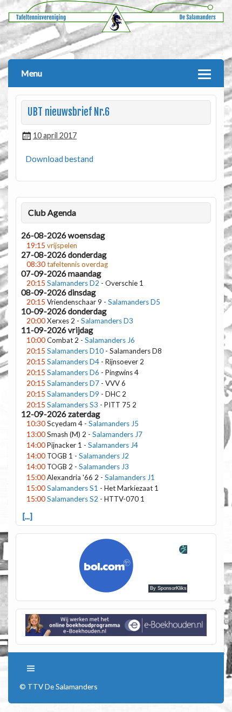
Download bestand (59, 159)
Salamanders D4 (73, 361)
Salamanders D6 (73, 372)
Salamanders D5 (134, 302)
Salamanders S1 (72, 488)
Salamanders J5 (113, 423)
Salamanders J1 (130, 477)
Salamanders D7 (73, 383)
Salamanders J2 (104, 456)
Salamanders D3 (107, 320)
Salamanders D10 (75, 351)
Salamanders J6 (110, 340)
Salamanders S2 (72, 499)
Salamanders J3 (104, 466)
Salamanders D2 (73, 283)
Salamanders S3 (72, 404)
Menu (31, 73)
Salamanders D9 (73, 394)
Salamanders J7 (117, 434)
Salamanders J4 (113, 445)
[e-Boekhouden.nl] (116, 633)
